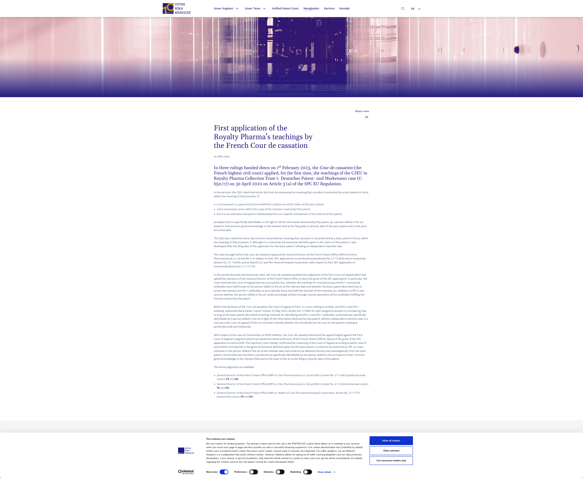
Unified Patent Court (285, 8)
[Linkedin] (366, 116)
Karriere (329, 8)
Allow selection (391, 450)
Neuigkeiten (311, 8)
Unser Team (252, 8)
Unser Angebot (223, 8)
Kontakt (344, 8)
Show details (324, 472)
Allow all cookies (391, 440)
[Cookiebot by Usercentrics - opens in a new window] (186, 472)
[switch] (253, 471)
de (412, 8)
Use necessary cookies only (391, 460)
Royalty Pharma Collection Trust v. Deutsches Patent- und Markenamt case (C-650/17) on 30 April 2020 (288, 181)
